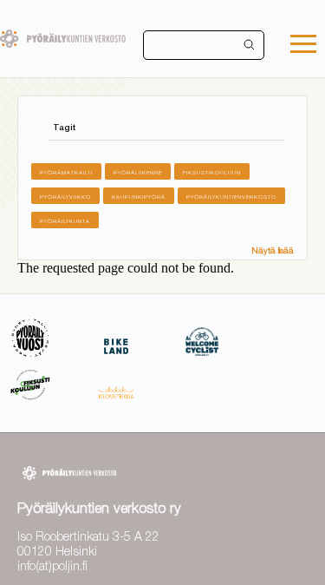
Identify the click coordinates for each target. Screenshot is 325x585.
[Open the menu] (303, 45)
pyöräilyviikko (65, 197)
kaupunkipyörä (139, 197)
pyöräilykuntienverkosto (231, 197)
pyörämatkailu (66, 172)
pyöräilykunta (65, 221)
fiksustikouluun (212, 172)
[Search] (249, 45)
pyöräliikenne (138, 172)
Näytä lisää (272, 250)
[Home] (63, 39)
